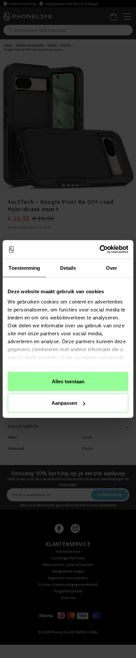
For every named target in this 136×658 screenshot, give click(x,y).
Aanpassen (64, 403)
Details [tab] (68, 267)
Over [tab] (111, 267)
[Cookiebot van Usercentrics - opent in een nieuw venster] (99, 249)
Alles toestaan (68, 381)
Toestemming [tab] (24, 267)
